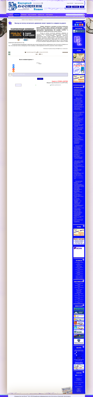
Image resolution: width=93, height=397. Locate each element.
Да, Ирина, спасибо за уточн (79, 302)
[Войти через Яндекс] (13, 69)
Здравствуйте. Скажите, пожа (79, 294)
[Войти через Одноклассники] (13, 71)
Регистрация (75, 6)
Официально (31, 19)
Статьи (26, 19)
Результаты (76, 359)
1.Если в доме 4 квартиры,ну (79, 292)
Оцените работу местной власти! (79, 363)
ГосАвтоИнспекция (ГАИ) (38, 19)
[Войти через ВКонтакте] (13, 67)
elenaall (79, 384)
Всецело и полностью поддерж (79, 284)
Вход (82, 6)
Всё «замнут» (79, 352)
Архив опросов (81, 359)
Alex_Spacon (40, 52)
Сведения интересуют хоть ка (79, 296)
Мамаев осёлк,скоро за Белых (79, 298)
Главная (68, 6)
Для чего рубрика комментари (79, 290)
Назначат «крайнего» (79, 353)
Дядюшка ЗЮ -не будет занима (79, 286)
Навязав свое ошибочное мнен (79, 288)
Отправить (40, 78)
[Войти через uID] (13, 65)
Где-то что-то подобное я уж (79, 300)
